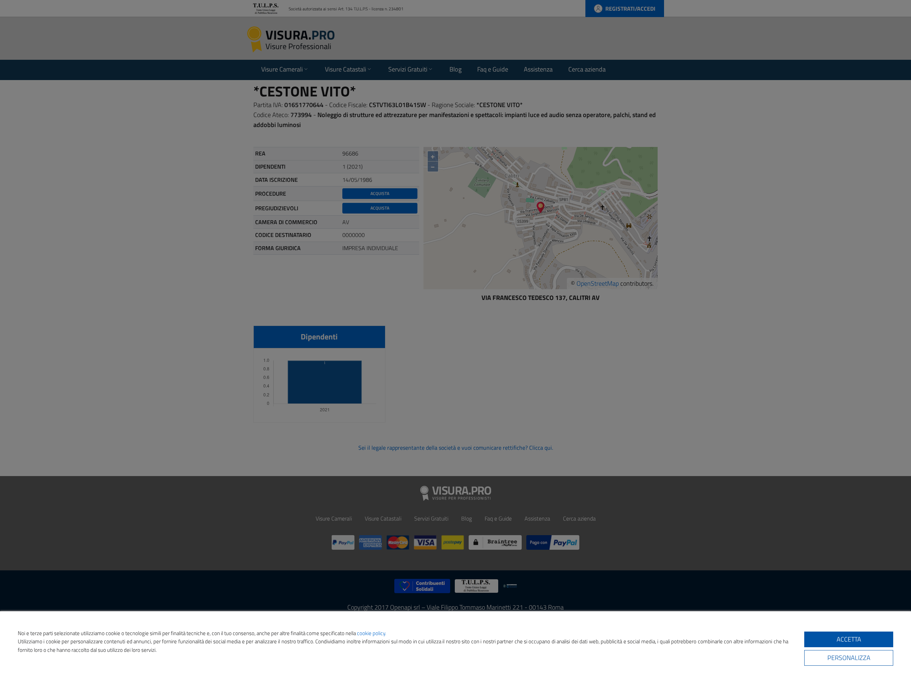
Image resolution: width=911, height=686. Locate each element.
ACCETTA (849, 639)
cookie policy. (371, 633)
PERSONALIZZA (848, 658)
